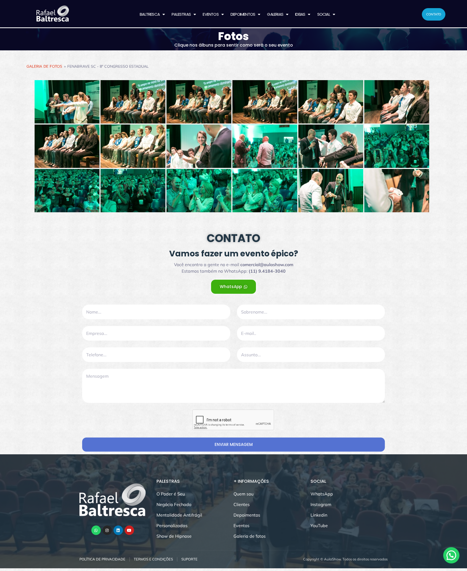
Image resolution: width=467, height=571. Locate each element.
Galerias (275, 14)
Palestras (181, 14)
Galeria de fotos (44, 66)
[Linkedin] (118, 530)
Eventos (210, 14)
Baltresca (150, 14)
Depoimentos (243, 14)
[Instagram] (107, 530)
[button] (451, 555)
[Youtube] (129, 530)
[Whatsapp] (96, 530)
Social (323, 14)
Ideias (300, 14)
